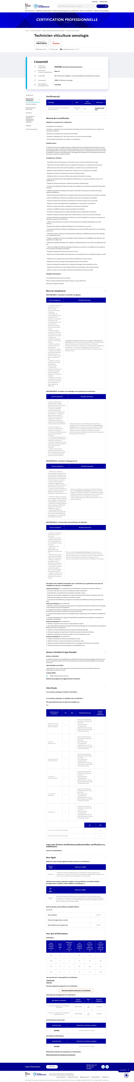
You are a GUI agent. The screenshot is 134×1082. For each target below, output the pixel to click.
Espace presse (35, 1080)
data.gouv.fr (105, 1077)
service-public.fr (95, 1077)
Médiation (95, 1)
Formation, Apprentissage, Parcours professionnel (65, 11)
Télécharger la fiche (41, 49)
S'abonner (52, 1066)
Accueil (27, 30)
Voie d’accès (51, 688)
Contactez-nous (105, 1080)
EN (78, 49)
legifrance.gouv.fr (84, 1077)
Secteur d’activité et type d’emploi (61, 652)
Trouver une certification (36, 30)
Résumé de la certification (57, 118)
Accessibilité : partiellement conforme (83, 1080)
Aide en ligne (54, 49)
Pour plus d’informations (57, 933)
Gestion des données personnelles (53, 1080)
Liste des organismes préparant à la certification (76, 990)
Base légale (51, 857)
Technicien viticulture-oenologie (68, 67)
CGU (93, 1080)
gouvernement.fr (61, 1077)
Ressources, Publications (86, 11)
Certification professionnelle (43, 11)
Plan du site (72, 1080)
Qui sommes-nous (30, 11)
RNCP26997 (56, 1030)
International (103, 1)
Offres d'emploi (28, 1080)
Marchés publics (42, 1080)
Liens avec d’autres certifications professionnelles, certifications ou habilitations (75, 845)
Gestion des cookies (65, 1080)
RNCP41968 (56, 1046)
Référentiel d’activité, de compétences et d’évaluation (60, 1055)
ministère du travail (72, 1077)
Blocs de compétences (56, 290)
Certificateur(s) (53, 96)
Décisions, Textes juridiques (101, 11)
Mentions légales (98, 1080)
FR (75, 49)
